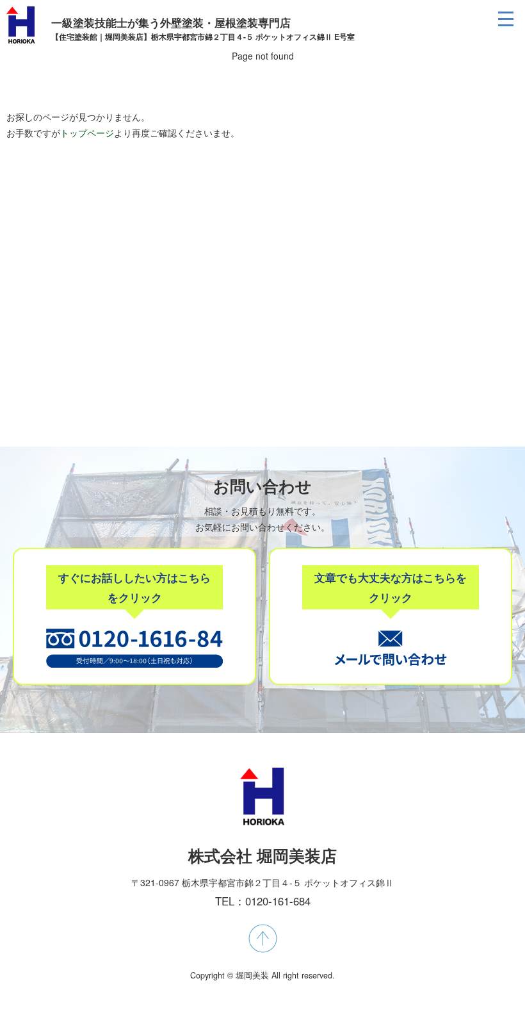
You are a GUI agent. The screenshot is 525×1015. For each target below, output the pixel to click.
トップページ (87, 132)
